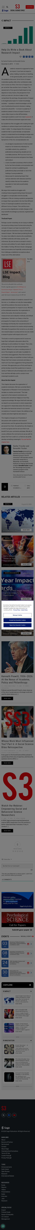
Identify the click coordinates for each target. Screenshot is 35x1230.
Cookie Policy (24, 610)
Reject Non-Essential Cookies (17, 625)
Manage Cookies (17, 615)
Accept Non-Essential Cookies (17, 620)
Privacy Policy (16, 610)
